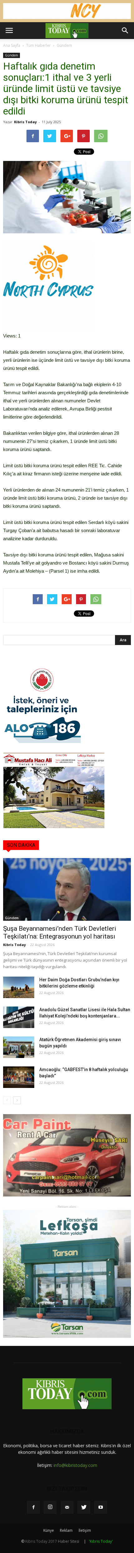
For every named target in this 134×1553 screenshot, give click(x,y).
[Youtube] (100, 1507)
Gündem (64, 45)
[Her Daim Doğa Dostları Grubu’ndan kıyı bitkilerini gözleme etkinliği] (18, 987)
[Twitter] (84, 1507)
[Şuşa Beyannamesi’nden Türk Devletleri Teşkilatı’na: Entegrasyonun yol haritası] (67, 889)
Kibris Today (25, 121)
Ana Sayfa (11, 45)
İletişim (85, 1530)
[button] (125, 30)
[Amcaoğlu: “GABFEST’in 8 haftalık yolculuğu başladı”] (18, 1077)
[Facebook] (33, 1507)
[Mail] (67, 1507)
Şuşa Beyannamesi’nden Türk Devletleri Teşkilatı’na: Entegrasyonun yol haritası (59, 932)
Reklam (66, 1530)
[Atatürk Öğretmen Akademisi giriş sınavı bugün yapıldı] (18, 1047)
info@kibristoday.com (75, 1465)
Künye (48, 1530)
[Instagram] (50, 1507)
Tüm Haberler (38, 45)
